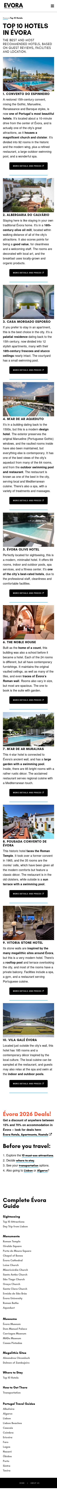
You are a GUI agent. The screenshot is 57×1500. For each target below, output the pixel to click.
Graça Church (11, 1284)
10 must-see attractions (37, 1155)
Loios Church (11, 1265)
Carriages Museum (14, 1333)
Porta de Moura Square (17, 1251)
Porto (6, 1461)
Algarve (42, 1170)
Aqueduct (9, 1307)
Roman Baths (11, 1303)
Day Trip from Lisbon (15, 1226)
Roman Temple (11, 1241)
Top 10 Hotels (11, 1377)
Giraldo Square (12, 1246)
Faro (5, 1442)
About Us (35, 1483)
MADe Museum (12, 1338)
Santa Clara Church (15, 1288)
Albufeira (8, 1409)
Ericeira (7, 1437)
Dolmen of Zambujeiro (16, 1362)
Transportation (12, 1392)
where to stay (25, 1160)
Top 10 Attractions (13, 1221)
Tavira (6, 1470)
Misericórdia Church (15, 1269)
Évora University (12, 1298)
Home (5, 18)
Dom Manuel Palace (15, 1328)
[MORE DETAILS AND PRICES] (28, 173)
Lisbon (28, 1170)
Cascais (8, 1428)
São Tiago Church (14, 1279)
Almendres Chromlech (16, 1358)
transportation (28, 1165)
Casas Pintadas (12, 1343)
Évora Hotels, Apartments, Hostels (25, 1134)
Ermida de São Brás (15, 1293)
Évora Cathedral (13, 1260)
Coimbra (8, 1432)
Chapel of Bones (13, 1255)
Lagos (6, 1446)
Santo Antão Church (15, 1274)
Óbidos (7, 1456)
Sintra (6, 1465)
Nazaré (7, 1451)
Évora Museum (12, 1324)
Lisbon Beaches (12, 1423)
